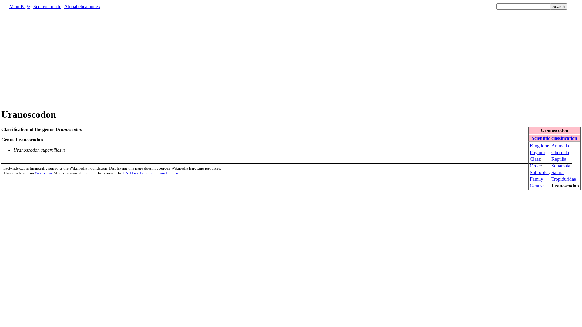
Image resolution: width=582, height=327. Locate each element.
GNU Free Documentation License (151, 173)
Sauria (557, 172)
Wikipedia (43, 173)
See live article (47, 6)
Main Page (19, 6)
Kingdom (539, 145)
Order (535, 165)
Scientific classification (554, 138)
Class (535, 159)
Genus (536, 185)
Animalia (560, 145)
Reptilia (558, 159)
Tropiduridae (563, 179)
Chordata (560, 152)
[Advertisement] (52, 60)
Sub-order (539, 172)
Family (536, 179)
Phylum (537, 152)
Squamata (560, 165)
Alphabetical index (82, 6)
